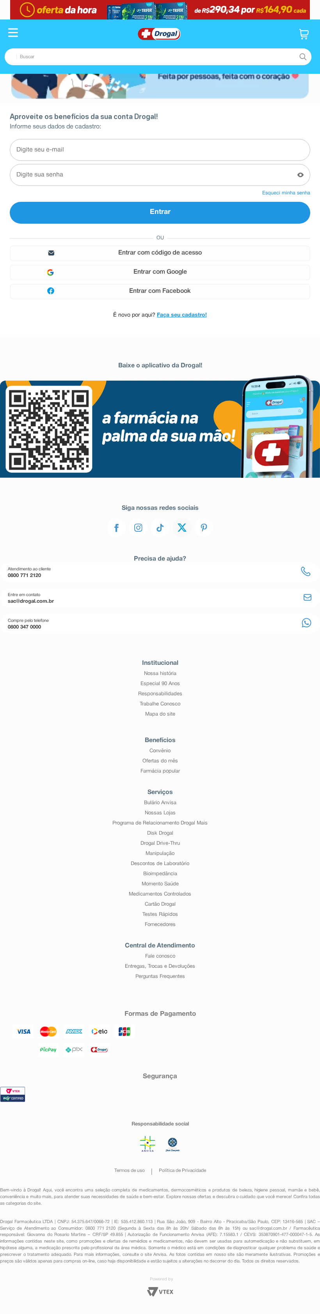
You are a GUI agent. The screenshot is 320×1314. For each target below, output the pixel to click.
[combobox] (158, 56)
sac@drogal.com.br (268, 1228)
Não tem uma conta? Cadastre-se (160, 315)
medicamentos (153, 1190)
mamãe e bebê (303, 1190)
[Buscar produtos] (303, 57)
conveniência (12, 1197)
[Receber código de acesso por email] (160, 253)
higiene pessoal (269, 1190)
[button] (13, 33)
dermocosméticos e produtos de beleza (211, 1190)
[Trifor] (160, 10)
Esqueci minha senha (286, 193)
